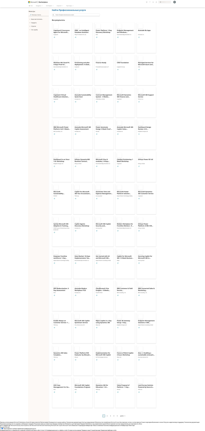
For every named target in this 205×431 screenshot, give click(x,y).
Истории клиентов (35, 422)
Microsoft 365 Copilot (57, 425)
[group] (54, 37)
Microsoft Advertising (45, 425)
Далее (122, 416)
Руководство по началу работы (57, 422)
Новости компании (98, 425)
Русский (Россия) (5, 427)
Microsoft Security (15, 425)
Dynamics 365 (27, 425)
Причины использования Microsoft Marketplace (13, 422)
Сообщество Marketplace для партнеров (69, 424)
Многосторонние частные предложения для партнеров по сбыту (124, 424)
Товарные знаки (86, 430)
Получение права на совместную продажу (45, 424)
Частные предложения (88, 422)
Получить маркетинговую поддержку (174, 422)
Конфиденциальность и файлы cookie (57, 430)
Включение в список (157, 422)
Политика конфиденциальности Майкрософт (115, 425)
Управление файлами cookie (108, 430)
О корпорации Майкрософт (85, 425)
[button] (53, 15)
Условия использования (74, 430)
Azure (22, 425)
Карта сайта (37, 430)
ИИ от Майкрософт (5, 425)
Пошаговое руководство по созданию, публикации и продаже (17, 424)
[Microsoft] (32, 2)
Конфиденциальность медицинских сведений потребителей (16, 430)
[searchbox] (40, 15)
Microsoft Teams (67, 425)
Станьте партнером (146, 422)
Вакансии (74, 425)
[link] (61, 38)
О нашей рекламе (95, 430)
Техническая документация (74, 422)
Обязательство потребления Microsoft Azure (107, 422)
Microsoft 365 (35, 425)
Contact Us (43, 430)
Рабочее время (44, 422)
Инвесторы (132, 425)
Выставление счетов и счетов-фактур (130, 422)
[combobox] (76, 14)
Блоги (27, 422)
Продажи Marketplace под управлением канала (93, 424)
